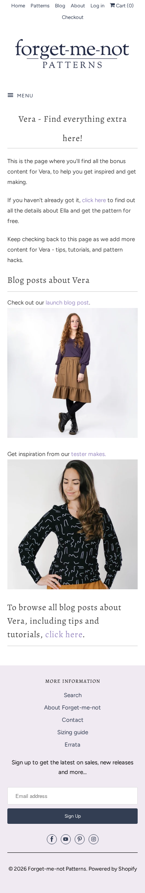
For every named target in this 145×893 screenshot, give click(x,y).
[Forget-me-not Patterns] (72, 56)
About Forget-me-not (72, 707)
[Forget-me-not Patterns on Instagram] (94, 839)
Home (18, 6)
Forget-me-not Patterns (57, 869)
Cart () (124, 6)
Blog (60, 6)
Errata (72, 744)
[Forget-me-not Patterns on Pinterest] (80, 839)
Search (73, 695)
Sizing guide (72, 732)
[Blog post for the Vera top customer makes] (72, 587)
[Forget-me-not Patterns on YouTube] (66, 839)
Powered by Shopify (113, 869)
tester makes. (88, 454)
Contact (73, 719)
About (78, 6)
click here (94, 200)
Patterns (40, 6)
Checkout (73, 17)
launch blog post (67, 302)
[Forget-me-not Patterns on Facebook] (52, 839)
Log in (97, 6)
